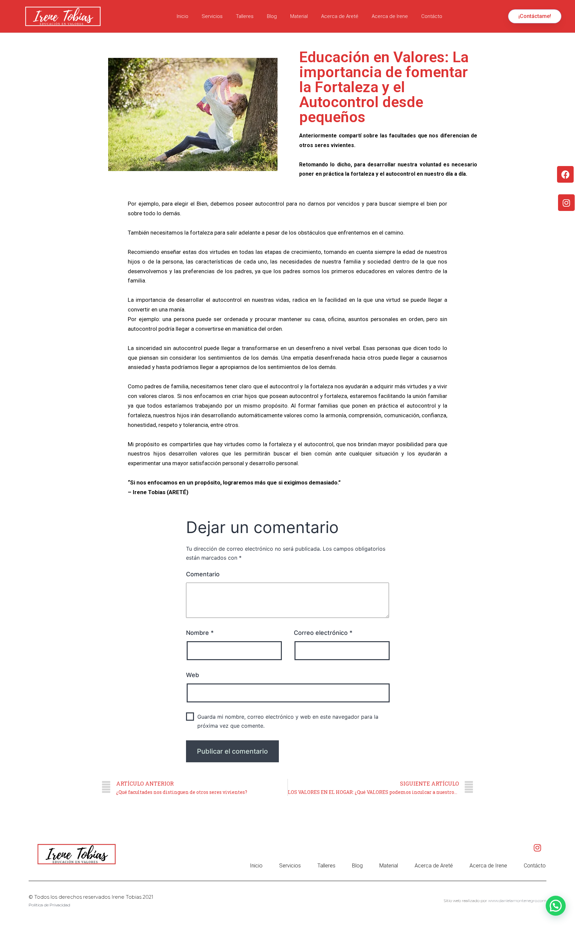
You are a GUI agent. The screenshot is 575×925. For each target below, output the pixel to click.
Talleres (245, 16)
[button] (534, 16)
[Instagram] (566, 202)
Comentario (203, 574)
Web (192, 674)
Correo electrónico (323, 632)
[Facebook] (565, 174)
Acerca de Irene (390, 16)
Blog (272, 16)
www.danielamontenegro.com (517, 900)
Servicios (212, 16)
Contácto (431, 16)
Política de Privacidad (49, 904)
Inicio (182, 16)
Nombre (200, 632)
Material (299, 16)
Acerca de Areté (339, 16)
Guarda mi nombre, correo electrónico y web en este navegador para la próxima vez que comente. (287, 721)
